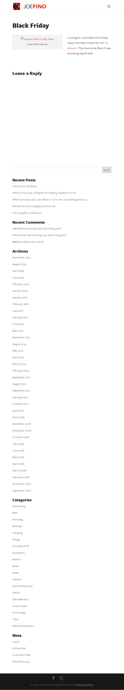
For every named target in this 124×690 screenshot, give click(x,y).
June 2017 (18, 311)
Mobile (16, 559)
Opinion (17, 579)
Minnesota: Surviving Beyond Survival (33, 206)
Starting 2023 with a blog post (44, 228)
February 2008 (20, 477)
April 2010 (18, 411)
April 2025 (18, 271)
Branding (17, 519)
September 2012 (21, 377)
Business (17, 526)
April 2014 (18, 357)
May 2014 (17, 351)
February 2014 (20, 370)
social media (19, 606)
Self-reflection (20, 599)
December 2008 (21, 424)
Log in (16, 642)
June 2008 (18, 450)
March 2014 (19, 364)
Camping (17, 533)
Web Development (23, 626)
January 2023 (19, 291)
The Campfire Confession (26, 213)
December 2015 (21, 337)
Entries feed (19, 648)
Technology (19, 612)
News (15, 573)
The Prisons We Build (24, 186)
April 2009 (18, 417)
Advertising (18, 506)
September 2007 (21, 490)
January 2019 (19, 297)
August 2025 (19, 264)
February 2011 (20, 397)
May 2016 (17, 331)
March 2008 (19, 470)
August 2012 (19, 384)
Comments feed (21, 655)
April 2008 (18, 464)
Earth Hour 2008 (33, 242)
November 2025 (21, 257)
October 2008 (20, 437)
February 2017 (20, 317)
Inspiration (18, 553)
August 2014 (19, 344)
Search (16, 592)
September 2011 (21, 390)
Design (16, 539)
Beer (15, 513)
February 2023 (20, 284)
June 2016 (18, 324)
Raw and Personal (22, 586)
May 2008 (18, 457)
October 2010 (20, 404)
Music (15, 566)
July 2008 (18, 444)
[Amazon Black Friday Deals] (37, 39)
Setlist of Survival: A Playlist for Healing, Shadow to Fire (44, 193)
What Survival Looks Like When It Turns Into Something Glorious (49, 199)
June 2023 (18, 277)
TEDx (15, 619)
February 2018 (20, 304)
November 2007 (21, 484)
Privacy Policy (84, 685)
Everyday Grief (20, 546)
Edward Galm (20, 235)
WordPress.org (20, 661)
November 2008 (21, 430)
